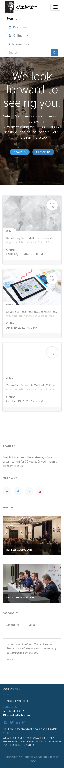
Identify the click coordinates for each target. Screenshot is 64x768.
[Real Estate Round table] (32, 583)
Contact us (43, 152)
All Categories (13, 624)
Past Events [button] (20, 27)
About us (20, 152)
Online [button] (18, 35)
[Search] (54, 52)
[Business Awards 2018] (32, 535)
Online (9, 231)
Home (6, 694)
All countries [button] (20, 44)
